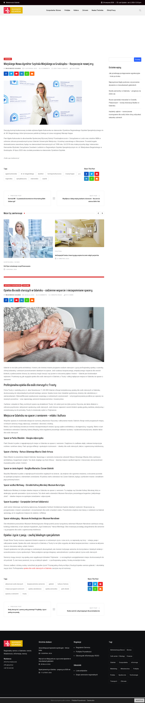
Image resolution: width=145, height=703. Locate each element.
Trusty (25, 594)
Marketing (113, 669)
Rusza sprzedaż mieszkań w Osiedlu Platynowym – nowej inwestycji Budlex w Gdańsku (124, 103)
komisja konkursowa (54, 174)
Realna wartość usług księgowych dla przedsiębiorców (83, 611)
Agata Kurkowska (11, 174)
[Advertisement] (72, 33)
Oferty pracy (111, 10)
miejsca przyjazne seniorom (14, 589)
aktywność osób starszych (14, 584)
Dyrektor (41, 174)
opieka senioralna (51, 589)
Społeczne (122, 675)
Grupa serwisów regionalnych (87, 675)
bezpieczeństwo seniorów (36, 584)
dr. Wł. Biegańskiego (27, 174)
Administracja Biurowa (117, 650)
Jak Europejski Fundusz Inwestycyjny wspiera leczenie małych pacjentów (77, 255)
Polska (112, 675)
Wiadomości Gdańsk (13, 68)
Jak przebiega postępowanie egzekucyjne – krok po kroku (54, 649)
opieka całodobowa (34, 589)
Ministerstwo (125, 669)
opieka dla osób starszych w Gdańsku (37, 568)
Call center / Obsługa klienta (117, 656)
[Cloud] (32, 74)
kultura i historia (63, 584)
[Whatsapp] (27, 74)
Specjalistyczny (21, 179)
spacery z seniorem (12, 594)
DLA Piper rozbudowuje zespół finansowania (17, 266)
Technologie (134, 675)
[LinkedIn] (21, 74)
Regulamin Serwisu (83, 648)
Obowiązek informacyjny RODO (87, 656)
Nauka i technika (97, 10)
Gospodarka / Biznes (53, 10)
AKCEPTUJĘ (139, 700)
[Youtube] (16, 74)
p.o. (79, 174)
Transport (113, 681)
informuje (134, 662)
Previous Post (16, 195)
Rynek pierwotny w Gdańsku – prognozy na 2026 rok (54, 669)
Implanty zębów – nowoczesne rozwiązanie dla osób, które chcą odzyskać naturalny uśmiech (125, 114)
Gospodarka (123, 662)
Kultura (76, 10)
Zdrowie (85, 10)
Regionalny (8, 179)
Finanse (129, 656)
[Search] (140, 10)
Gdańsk (51, 584)
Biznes (129, 650)
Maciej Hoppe (69, 174)
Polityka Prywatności (84, 652)
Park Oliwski (65, 589)
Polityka (67, 10)
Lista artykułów (81, 671)
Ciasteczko (90, 700)
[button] (98, 213)
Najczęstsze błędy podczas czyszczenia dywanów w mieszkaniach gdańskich (55, 659)
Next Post (93, 196)
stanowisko (34, 179)
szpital (44, 179)
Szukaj (137, 59)
